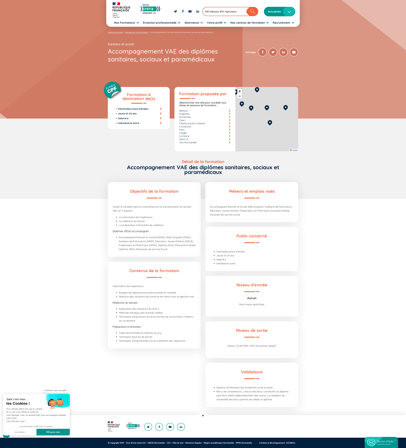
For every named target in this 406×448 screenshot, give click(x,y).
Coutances (185, 126)
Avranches (185, 117)
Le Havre (184, 136)
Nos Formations (124, 22)
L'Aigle (183, 132)
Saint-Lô (183, 139)
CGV (169, 443)
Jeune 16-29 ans (127, 113)
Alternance (192, 22)
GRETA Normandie (156, 443)
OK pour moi (53, 432)
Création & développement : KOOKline (277, 443)
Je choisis (20, 432)
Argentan (184, 113)
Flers (182, 129)
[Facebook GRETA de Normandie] (183, 11)
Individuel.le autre (128, 123)
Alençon (183, 110)
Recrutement (281, 22)
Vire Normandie (187, 142)
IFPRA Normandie (244, 443)
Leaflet (294, 150)
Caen (182, 120)
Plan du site (178, 443)
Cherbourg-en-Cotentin (192, 123)
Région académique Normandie (219, 443)
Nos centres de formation (247, 22)
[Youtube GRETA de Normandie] (190, 11)
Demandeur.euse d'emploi (133, 109)
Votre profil (214, 22)
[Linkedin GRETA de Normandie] (197, 11)
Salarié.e (123, 118)
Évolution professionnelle (160, 22)
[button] (270, 122)
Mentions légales (193, 443)
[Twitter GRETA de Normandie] (176, 11)
